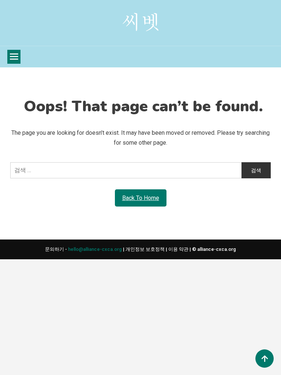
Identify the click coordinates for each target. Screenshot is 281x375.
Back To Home (140, 197)
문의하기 (55, 249)
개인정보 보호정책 (145, 249)
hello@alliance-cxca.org (95, 249)
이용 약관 (179, 249)
